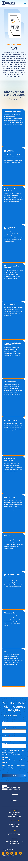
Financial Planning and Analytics (13, 760)
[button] (24, 3)
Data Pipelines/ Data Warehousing (14, 765)
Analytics (6, 757)
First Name (5, 721)
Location (4, 743)
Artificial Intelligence (9, 768)
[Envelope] (20, 853)
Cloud (5, 762)
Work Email (5, 736)
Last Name (5, 728)
